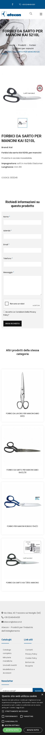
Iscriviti (38, 691)
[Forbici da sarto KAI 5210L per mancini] (23, 94)
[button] (22, 725)
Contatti (29, 650)
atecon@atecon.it (13, 621)
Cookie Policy (31, 658)
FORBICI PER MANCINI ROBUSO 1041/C (22, 526)
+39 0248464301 (28, 4)
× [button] (42, 695)
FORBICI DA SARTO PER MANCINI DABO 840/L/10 (22, 471)
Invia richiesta (12, 323)
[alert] (22, 713)
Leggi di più (20, 707)
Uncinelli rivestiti (10, 665)
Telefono (8, 258)
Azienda (7, 230)
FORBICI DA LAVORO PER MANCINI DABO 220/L (22, 414)
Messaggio (8, 272)
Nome (6, 216)
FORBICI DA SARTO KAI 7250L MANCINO (22, 582)
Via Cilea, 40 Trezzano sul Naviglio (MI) (22, 612)
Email (6, 244)
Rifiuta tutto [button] (33, 730)
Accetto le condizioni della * (19, 313)
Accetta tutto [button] (12, 730)
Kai (10, 147)
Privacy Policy (31, 654)
